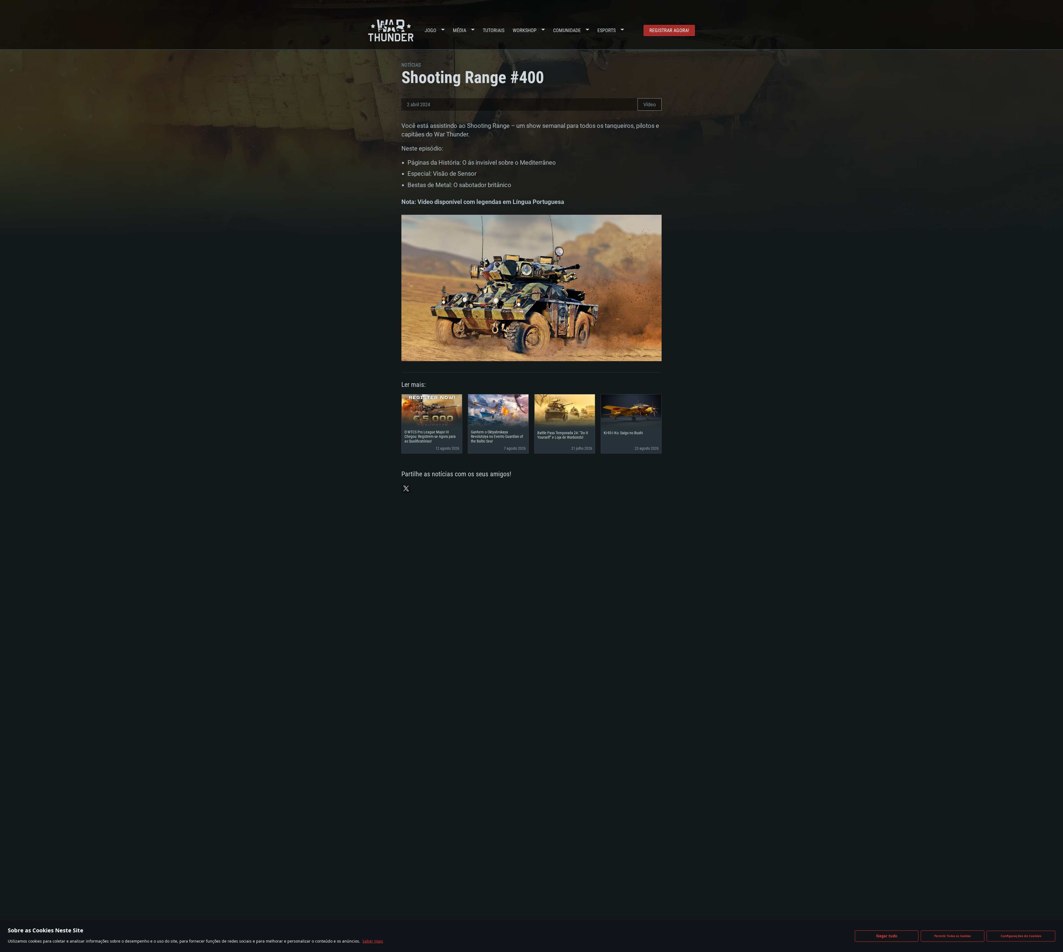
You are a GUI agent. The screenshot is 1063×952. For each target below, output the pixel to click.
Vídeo (649, 104)
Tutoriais (493, 30)
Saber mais (372, 941)
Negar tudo (886, 935)
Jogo (430, 30)
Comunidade (567, 30)
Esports (606, 30)
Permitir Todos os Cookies (952, 936)
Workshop (524, 30)
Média (459, 30)
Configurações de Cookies (1021, 936)
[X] (406, 488)
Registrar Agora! (669, 30)
